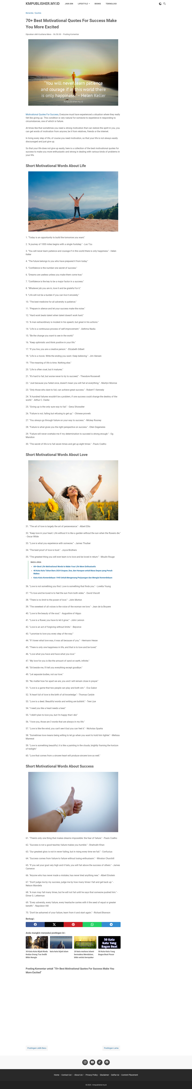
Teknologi (111, 4)
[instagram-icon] (85, 1062)
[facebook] (35, 924)
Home (56, 1075)
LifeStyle (83, 4)
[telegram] (111, 924)
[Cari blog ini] (164, 3)
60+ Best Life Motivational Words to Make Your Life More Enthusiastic (64, 566)
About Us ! (78, 1075)
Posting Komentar (71, 34)
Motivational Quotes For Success (42, 114)
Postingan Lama (111, 1048)
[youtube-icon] (92, 1062)
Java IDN (69, 4)
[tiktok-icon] (99, 1062)
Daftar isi (115, 1075)
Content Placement (129, 1075)
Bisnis (98, 4)
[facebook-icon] (107, 1062)
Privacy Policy (92, 1075)
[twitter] (54, 924)
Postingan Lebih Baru (36, 1048)
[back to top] (186, 1082)
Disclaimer (104, 1075)
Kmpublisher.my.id (43, 4)
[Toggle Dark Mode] (160, 3)
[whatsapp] (92, 924)
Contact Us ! (66, 1075)
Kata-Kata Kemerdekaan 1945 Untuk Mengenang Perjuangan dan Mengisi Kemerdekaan (72, 578)
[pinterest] (73, 924)
